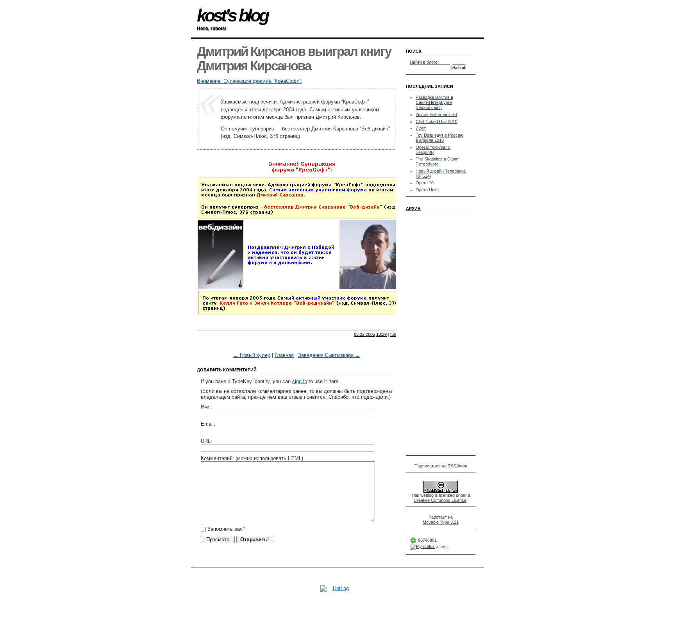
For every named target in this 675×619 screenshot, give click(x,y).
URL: (206, 441)
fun (393, 334)
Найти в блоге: (424, 62)
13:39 (381, 334)
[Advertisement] (288, 323)
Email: (208, 424)
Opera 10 (425, 182)
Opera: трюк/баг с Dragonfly (433, 150)
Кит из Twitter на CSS (436, 114)
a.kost (441, 546)
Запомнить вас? (225, 529)
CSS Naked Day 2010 (436, 121)
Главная (284, 355)
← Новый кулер (251, 355)
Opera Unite (427, 189)
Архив (413, 208)
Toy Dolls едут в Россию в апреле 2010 (439, 138)
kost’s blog (232, 15)
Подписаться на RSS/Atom (440, 466)
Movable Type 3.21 (441, 522)
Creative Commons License (440, 500)
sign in (299, 381)
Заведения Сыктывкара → (329, 355)
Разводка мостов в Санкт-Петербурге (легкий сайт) (434, 102)
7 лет (421, 128)
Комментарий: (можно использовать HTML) (252, 458)
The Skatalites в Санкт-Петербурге (438, 161)
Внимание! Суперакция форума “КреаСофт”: (249, 81)
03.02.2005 (364, 334)
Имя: (206, 407)
